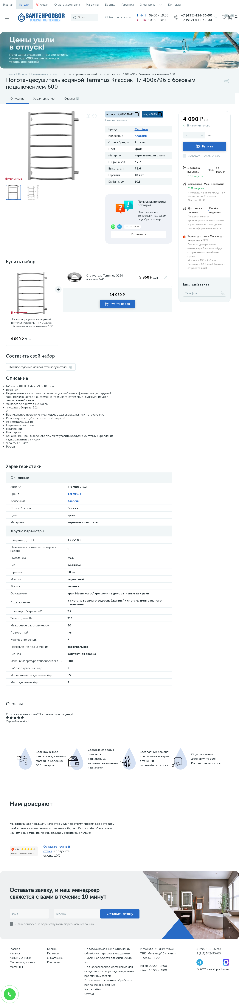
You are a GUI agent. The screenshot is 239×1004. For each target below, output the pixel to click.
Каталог (24, 4)
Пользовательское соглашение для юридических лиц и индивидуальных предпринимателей (109, 971)
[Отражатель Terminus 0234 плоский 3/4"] (74, 277)
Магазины (92, 4)
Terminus (141, 129)
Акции (44, 4)
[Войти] (236, 17)
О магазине (147, 4)
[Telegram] (199, 962)
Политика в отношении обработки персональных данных (108, 983)
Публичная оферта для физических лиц (108, 960)
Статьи (89, 994)
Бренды (110, 4)
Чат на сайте (132, 226)
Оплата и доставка (67, 4)
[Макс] (226, 962)
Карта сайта (92, 989)
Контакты (174, 4)
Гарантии (127, 4)
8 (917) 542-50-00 (208, 953)
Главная (8, 4)
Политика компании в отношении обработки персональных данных (107, 951)
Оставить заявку (120, 914)
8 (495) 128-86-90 (208, 949)
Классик (141, 136)
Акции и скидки (20, 958)
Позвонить (138, 234)
